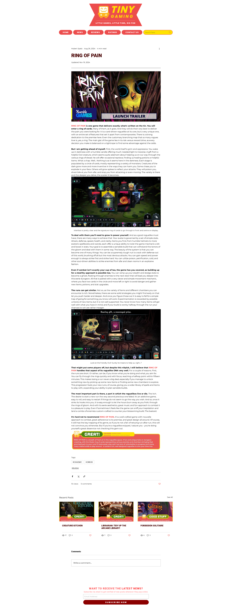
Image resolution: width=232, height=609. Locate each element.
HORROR (89, 462)
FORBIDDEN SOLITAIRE (152, 525)
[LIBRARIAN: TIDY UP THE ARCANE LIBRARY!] (116, 512)
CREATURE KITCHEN (72, 525)
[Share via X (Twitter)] (78, 476)
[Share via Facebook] (72, 476)
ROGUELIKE (77, 462)
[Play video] (116, 96)
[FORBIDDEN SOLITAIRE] (155, 511)
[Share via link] (84, 476)
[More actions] (159, 48)
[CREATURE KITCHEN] (76, 511)
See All (170, 497)
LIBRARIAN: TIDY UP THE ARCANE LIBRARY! (113, 526)
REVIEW (75, 468)
